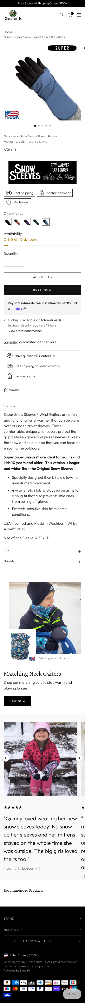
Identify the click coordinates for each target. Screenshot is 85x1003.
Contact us (47, 356)
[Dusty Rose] (17, 222)
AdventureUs (14, 141)
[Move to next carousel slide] (79, 758)
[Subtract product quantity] (7, 262)
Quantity (11, 253)
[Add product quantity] (20, 262)
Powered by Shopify (17, 970)
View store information (25, 331)
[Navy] (46, 222)
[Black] (8, 222)
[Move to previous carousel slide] (5, 758)
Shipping (11, 342)
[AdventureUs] (13, 15)
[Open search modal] (61, 15)
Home (8, 32)
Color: (13, 213)
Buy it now (42, 290)
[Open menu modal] (79, 15)
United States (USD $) (23, 955)
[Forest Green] (36, 222)
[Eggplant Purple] (27, 222)
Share (14, 390)
